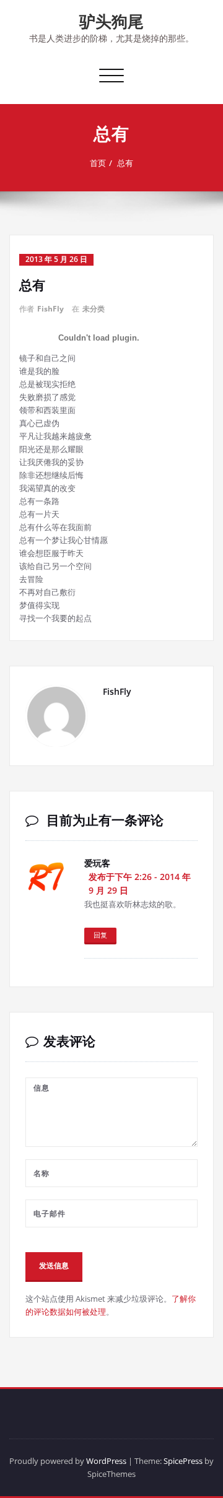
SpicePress (183, 1460)
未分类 (93, 308)
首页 (98, 162)
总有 (125, 162)
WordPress (106, 1460)
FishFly (50, 308)
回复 (100, 934)
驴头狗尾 (111, 21)
